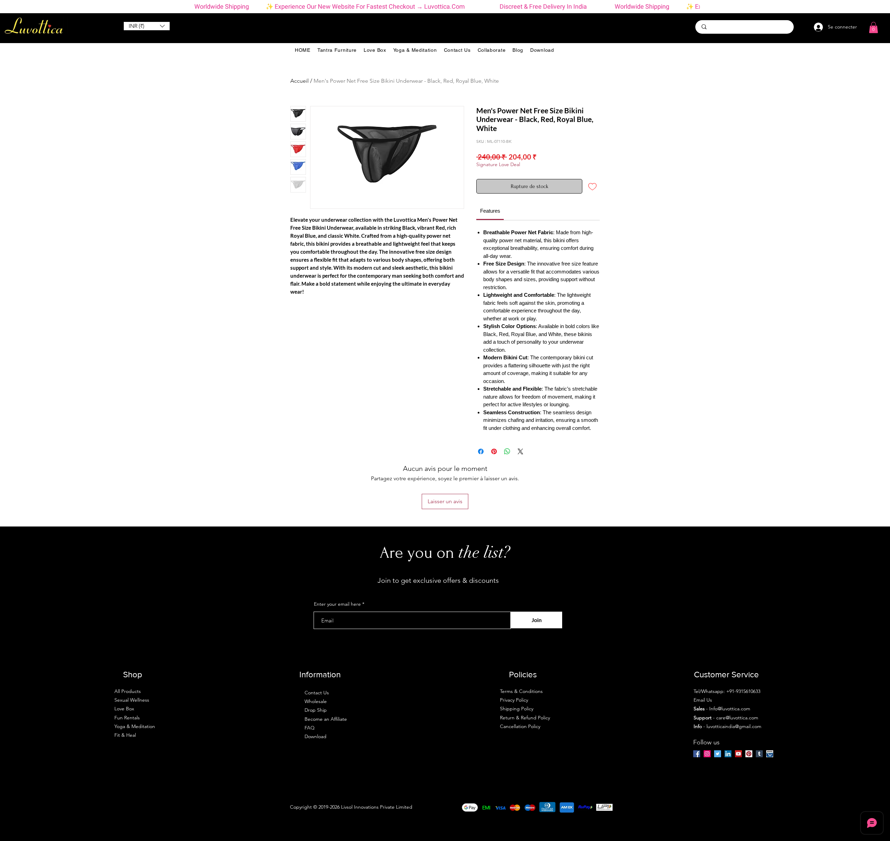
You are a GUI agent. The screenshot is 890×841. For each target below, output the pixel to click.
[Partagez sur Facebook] (481, 451)
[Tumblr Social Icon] (759, 753)
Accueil (299, 80)
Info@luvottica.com (729, 708)
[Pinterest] (748, 753)
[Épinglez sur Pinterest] (494, 451)
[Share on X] (520, 451)
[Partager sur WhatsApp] (507, 451)
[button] (147, 26)
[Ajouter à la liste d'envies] (592, 186)
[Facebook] (696, 753)
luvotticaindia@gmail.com (733, 726)
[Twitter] (717, 753)
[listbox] (147, 26)
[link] (490, 211)
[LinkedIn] (728, 753)
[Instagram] (707, 753)
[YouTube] (738, 753)
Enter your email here (337, 604)
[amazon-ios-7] (769, 753)
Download (315, 736)
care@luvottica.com (737, 718)
